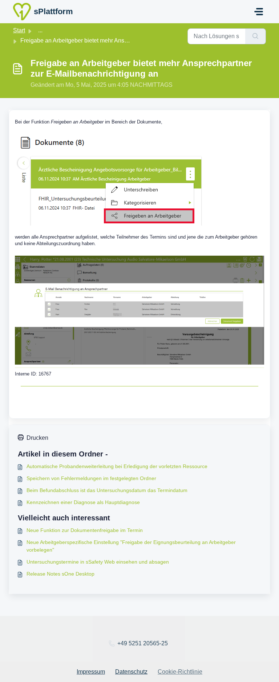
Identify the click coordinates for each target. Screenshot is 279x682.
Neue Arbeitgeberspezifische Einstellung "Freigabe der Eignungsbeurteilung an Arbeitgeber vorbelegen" (131, 546)
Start (19, 30)
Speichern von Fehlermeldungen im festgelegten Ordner (91, 478)
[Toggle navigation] (258, 11)
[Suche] (255, 36)
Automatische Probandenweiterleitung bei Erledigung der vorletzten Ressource (117, 466)
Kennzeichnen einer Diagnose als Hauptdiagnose (83, 502)
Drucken (37, 438)
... (40, 30)
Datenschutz (131, 672)
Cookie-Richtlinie (180, 672)
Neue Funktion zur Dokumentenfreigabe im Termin (85, 530)
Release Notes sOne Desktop (60, 574)
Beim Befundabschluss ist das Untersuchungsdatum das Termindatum (107, 490)
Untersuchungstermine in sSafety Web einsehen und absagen (98, 562)
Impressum (91, 672)
